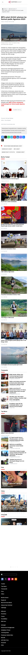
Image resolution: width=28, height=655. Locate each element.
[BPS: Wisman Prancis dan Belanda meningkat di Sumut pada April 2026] (14, 355)
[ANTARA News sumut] (15, 2)
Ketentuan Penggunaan (7, 627)
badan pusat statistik (8, 152)
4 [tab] (16, 489)
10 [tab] (23, 513)
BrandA (3, 637)
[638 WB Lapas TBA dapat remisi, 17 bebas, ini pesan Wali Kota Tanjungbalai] (4, 398)
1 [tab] (9, 489)
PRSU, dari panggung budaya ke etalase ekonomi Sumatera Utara (12, 248)
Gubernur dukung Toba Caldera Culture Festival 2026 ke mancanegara (12, 177)
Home (5, 9)
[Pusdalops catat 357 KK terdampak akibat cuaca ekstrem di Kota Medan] (4, 405)
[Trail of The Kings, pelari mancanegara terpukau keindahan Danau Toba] (14, 285)
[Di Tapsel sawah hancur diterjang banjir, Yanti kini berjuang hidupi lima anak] (4, 439)
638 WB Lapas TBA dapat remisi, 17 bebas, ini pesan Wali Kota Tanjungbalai (17, 398)
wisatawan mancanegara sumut (13, 145)
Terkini (3, 583)
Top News (4, 411)
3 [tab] (14, 489)
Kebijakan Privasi (5, 630)
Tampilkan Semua (17, 109)
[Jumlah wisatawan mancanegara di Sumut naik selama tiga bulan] (14, 262)
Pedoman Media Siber (7, 635)
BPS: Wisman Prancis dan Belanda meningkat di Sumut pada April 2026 (11, 364)
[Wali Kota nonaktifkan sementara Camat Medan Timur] (4, 446)
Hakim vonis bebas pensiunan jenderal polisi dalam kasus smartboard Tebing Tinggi (17, 383)
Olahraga (3, 607)
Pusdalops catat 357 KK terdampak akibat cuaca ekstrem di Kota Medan (16, 405)
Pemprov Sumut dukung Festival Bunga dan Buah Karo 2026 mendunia (14, 200)
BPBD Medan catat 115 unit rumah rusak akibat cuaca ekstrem (12, 432)
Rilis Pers (3, 621)
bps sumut (17, 149)
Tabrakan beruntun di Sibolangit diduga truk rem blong (16, 461)
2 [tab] (12, 489)
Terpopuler (4, 370)
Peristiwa (3, 613)
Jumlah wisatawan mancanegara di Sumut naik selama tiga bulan (13, 271)
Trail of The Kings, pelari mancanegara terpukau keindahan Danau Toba (12, 293)
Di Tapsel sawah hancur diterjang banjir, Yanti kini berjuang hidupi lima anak (16, 439)
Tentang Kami (5, 632)
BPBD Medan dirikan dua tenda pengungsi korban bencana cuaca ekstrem (16, 376)
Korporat (3, 642)
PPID (2, 645)
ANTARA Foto (5, 640)
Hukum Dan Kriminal (6, 605)
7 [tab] (17, 513)
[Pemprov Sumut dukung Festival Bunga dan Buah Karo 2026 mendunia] (14, 192)
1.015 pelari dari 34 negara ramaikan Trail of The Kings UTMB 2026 (13, 316)
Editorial (3, 611)
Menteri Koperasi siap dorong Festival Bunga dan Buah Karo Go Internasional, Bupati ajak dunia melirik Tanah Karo (12, 224)
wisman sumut (20, 152)
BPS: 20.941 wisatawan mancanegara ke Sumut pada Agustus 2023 (13, 104)
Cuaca (3, 616)
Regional (3, 600)
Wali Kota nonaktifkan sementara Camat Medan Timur (16, 446)
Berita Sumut (12, 9)
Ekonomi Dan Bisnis (6, 602)
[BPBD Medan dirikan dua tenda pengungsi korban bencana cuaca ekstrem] (4, 376)
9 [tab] (21, 513)
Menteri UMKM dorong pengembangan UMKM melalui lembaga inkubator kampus (14, 507)
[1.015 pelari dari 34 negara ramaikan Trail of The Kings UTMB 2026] (14, 308)
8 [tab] (19, 513)
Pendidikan (4, 618)
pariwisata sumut (7, 149)
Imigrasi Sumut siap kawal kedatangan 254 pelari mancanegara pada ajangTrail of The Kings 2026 (13, 340)
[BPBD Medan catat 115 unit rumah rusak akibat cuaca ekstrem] (14, 423)
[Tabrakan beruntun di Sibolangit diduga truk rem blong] (4, 461)
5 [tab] (18, 489)
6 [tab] (15, 513)
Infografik (4, 514)
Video (3, 491)
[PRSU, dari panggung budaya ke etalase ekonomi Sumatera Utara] (14, 239)
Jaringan (3, 625)
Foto (2, 467)
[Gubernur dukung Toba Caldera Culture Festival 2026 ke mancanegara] (14, 169)
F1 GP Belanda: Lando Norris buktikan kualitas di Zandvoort (14, 561)
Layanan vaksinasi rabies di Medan (12, 484)
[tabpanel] (14, 479)
